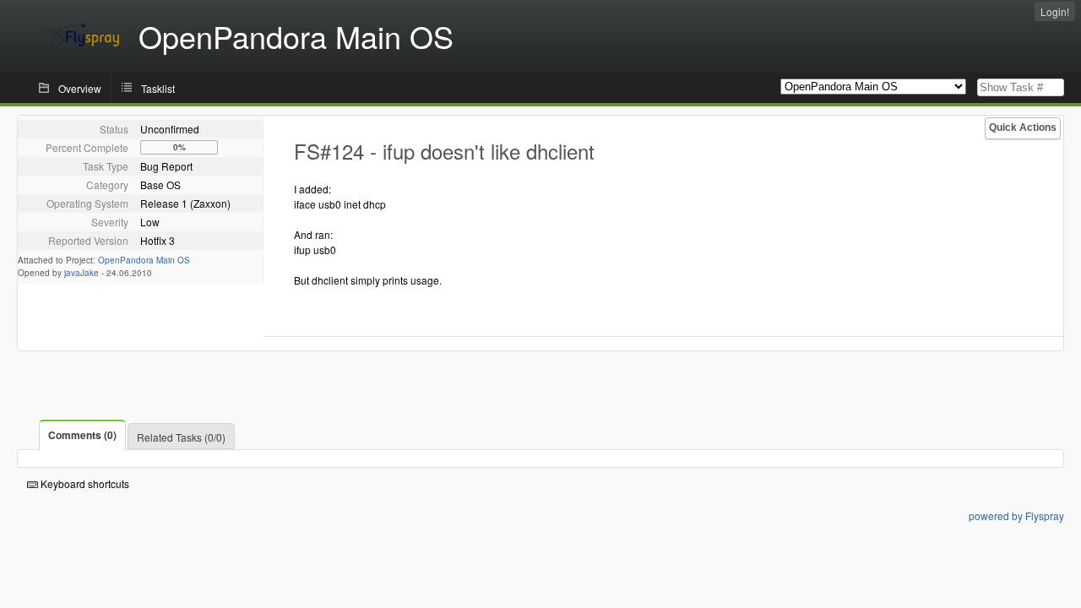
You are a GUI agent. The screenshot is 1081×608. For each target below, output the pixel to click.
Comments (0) (82, 434)
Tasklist (158, 88)
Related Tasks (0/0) (181, 437)
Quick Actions (1023, 127)
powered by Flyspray (1016, 515)
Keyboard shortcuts (83, 483)
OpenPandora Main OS (144, 260)
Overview (79, 88)
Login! (1054, 11)
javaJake (81, 273)
